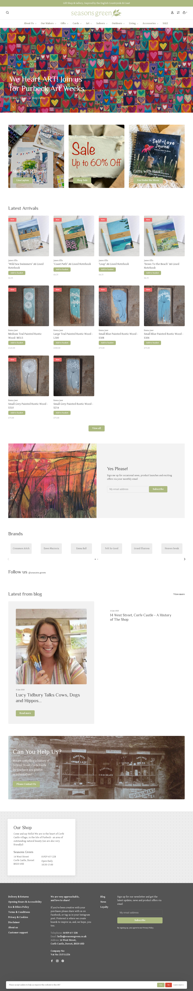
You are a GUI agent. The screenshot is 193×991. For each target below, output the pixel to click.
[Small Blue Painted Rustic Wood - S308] (119, 306)
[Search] (7, 13)
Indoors (100, 23)
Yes (160, 985)
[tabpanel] (21, 548)
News (103, 901)
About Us (29, 23)
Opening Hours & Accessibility (25, 901)
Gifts (63, 23)
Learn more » (178, 985)
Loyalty (104, 907)
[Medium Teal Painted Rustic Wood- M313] (28, 306)
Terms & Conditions (19, 912)
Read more (25, 713)
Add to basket (17, 273)
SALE (165, 23)
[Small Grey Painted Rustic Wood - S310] (28, 376)
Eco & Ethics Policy (18, 907)
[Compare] (178, 13)
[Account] (172, 13)
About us (13, 927)
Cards (76, 23)
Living (132, 23)
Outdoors (117, 23)
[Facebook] (52, 961)
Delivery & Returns (18, 896)
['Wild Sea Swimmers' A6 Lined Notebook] (28, 237)
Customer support (18, 932)
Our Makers (47, 23)
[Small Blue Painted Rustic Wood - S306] (164, 306)
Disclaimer (14, 922)
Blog (102, 896)
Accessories (149, 23)
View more (179, 594)
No (169, 985)
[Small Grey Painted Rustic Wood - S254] (74, 376)
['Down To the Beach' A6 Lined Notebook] (164, 237)
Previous (8, 559)
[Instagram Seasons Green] (57, 961)
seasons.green (37, 572)
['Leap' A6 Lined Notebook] (119, 237)
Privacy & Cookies (18, 917)
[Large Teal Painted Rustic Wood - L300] (74, 306)
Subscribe (158, 489)
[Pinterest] (63, 961)
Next (184, 559)
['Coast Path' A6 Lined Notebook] (74, 237)
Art (87, 23)
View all (96, 428)
